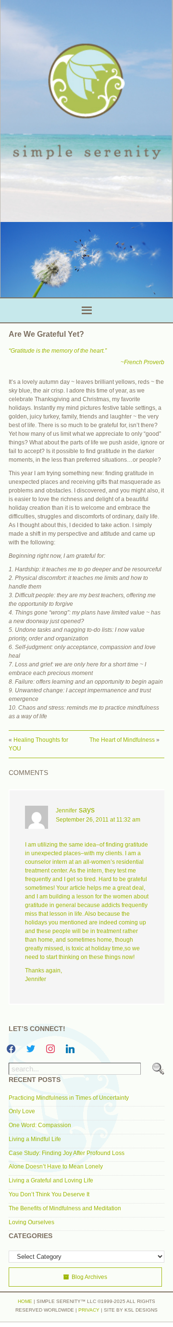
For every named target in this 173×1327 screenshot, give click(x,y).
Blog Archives (89, 1277)
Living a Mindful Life (35, 1139)
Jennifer (66, 810)
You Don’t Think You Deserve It (49, 1194)
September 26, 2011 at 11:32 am (98, 819)
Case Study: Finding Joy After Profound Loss (66, 1153)
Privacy (88, 1310)
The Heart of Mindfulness (122, 740)
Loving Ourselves (31, 1222)
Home (25, 1301)
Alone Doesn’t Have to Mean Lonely (56, 1166)
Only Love (22, 1111)
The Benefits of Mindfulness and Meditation (65, 1208)
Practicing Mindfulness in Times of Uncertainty (69, 1098)
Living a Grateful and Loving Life (51, 1180)
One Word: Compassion (40, 1125)
